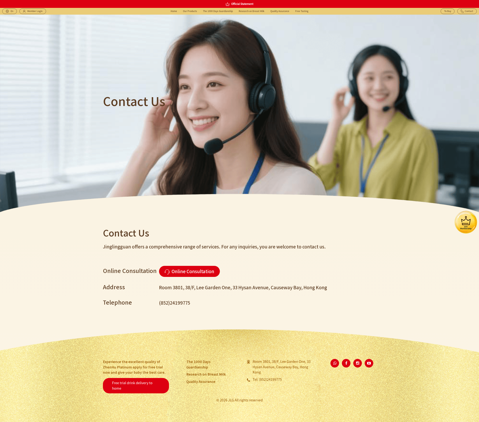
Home (174, 11)
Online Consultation (193, 271)
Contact (469, 11)
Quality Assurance (279, 11)
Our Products (190, 11)
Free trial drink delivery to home (132, 385)
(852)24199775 (270, 379)
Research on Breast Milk (251, 11)
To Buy (447, 11)
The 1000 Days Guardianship (218, 11)
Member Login (34, 11)
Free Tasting (301, 11)
